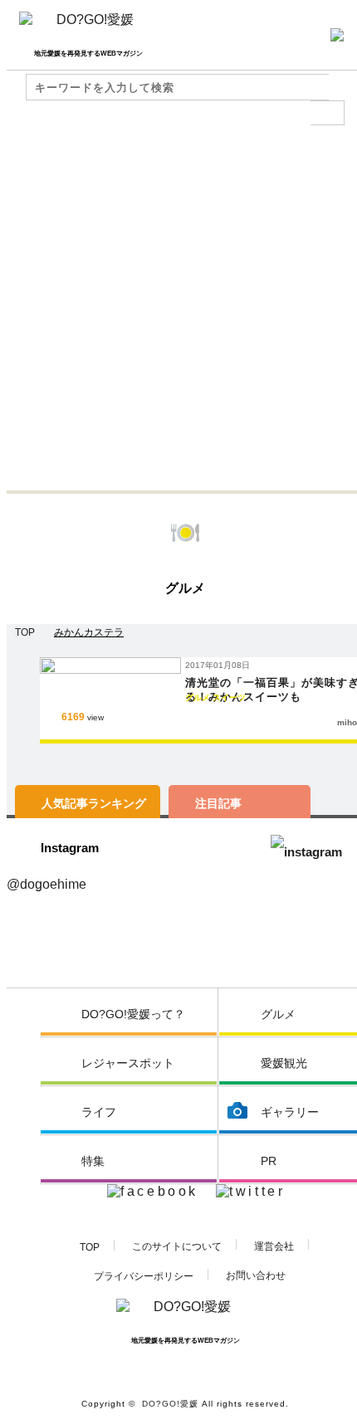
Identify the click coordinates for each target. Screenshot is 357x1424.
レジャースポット (127, 1063)
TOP (90, 1247)
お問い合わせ (256, 1275)
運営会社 (274, 1246)
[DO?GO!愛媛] (88, 26)
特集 (93, 1161)
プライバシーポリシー (143, 1276)
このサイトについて (177, 1246)
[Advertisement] (178, 303)
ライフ (98, 1112)
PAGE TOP (320, 1390)
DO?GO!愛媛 (170, 1403)
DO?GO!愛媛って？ (133, 1014)
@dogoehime (46, 884)
